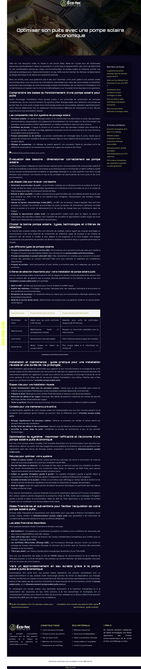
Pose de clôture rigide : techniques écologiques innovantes (116, 102)
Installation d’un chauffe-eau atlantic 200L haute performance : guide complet (77, 605)
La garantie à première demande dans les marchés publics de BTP (117, 73)
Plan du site (70, 667)
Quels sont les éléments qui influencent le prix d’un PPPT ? (117, 83)
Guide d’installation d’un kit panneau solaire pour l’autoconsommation (32, 605)
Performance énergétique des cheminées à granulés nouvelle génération (116, 163)
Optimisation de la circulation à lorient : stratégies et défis (114, 92)
